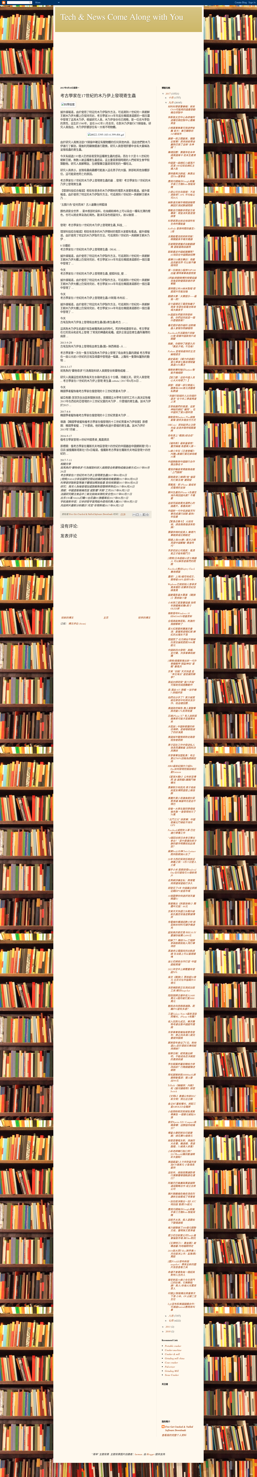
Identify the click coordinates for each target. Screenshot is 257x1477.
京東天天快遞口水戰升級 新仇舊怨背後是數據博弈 (181, 914)
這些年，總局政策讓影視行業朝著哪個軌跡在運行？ (181, 1175)
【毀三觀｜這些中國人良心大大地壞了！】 (181, 379)
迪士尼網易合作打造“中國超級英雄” (182, 963)
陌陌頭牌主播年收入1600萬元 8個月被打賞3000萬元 (181, 998)
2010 (168, 1331)
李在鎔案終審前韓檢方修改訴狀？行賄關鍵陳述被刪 (181, 1067)
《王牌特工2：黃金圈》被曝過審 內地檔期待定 (182, 1244)
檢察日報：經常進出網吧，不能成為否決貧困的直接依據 (181, 1056)
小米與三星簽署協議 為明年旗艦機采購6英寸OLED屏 (181, 605)
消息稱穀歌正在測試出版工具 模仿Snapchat (181, 989)
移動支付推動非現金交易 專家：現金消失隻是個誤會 (181, 213)
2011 (168, 1326)
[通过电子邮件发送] (134, 514)
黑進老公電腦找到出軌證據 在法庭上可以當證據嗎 (182, 953)
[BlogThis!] (137, 514)
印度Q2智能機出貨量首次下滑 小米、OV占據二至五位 (182, 1296)
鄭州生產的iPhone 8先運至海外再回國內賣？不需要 (182, 495)
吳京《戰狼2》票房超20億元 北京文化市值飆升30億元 (182, 980)
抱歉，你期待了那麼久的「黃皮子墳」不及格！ (181, 345)
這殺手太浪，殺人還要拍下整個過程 (181, 1221)
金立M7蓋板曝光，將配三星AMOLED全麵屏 (182, 1105)
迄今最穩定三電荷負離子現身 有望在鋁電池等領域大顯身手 (182, 306)
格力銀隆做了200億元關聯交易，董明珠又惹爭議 (182, 1229)
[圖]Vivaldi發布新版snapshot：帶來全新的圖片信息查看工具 (182, 1264)
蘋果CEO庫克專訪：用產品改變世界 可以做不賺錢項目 (182, 262)
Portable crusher (173, 1346)
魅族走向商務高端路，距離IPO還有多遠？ (181, 1007)
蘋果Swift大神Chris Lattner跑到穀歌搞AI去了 (182, 853)
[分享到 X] (140, 514)
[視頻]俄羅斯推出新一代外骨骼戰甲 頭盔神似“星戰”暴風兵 (182, 663)
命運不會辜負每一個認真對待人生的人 (181, 1273)
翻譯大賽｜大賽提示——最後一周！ (182, 297)
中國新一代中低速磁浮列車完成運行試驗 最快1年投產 (181, 513)
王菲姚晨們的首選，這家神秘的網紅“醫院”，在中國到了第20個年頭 (181, 409)
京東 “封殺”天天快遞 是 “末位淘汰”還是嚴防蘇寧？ (181, 674)
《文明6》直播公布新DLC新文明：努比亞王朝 (182, 1097)
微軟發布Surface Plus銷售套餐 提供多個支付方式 (182, 418)
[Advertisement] (128, 56)
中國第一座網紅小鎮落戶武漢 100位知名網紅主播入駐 (181, 165)
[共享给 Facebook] (144, 514)
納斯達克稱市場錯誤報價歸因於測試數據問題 (181, 204)
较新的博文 (67, 617)
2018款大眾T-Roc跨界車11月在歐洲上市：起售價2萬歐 (182, 1253)
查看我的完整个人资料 (174, 1435)
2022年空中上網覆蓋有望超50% (181, 970)
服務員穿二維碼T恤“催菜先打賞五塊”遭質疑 (181, 478)
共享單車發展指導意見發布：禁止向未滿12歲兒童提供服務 (181, 1035)
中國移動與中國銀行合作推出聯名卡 (181, 463)
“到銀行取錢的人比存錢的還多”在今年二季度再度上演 (182, 398)
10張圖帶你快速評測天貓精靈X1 (181, 897)
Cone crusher (171, 1362)
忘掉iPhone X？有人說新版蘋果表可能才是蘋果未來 (182, 718)
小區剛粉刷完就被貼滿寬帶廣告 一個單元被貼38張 (182, 1114)
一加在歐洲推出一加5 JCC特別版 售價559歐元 (182, 1203)
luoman (138, 1454)
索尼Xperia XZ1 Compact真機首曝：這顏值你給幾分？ (182, 1125)
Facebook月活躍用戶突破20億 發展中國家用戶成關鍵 (182, 336)
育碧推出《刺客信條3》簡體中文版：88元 (182, 905)
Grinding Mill (172, 1371)
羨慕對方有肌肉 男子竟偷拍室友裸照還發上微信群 (181, 790)
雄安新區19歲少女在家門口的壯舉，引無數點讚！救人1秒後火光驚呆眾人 (182, 1284)
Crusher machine (173, 1350)
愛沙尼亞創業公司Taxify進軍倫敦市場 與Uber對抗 (182, 1237)
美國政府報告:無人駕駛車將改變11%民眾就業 (182, 709)
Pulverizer (170, 1366)
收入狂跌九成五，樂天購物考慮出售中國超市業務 (181, 1024)
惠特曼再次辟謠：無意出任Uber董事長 (181, 175)
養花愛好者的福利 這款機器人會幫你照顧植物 (181, 327)
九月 (171, 102)
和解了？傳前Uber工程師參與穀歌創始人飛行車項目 (181, 943)
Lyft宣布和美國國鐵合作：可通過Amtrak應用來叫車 (182, 1306)
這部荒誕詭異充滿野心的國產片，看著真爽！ (181, 504)
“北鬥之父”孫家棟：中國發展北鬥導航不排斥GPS (181, 822)
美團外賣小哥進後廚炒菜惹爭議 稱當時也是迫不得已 (182, 801)
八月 (171, 1315)
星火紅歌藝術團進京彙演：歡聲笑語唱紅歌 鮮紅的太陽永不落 (182, 631)
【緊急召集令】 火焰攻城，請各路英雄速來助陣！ (181, 524)
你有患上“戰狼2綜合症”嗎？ (181, 437)
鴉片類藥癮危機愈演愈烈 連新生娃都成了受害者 (181, 1195)
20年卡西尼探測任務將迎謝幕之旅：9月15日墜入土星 (182, 862)
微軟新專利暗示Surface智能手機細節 (181, 371)
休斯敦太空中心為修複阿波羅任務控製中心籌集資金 (181, 120)
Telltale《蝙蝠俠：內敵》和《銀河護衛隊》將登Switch (181, 1088)
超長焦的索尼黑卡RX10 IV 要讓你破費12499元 (182, 934)
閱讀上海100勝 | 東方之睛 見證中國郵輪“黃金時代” (182, 542)
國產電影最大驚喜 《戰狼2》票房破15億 (181, 596)
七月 (171, 1320)
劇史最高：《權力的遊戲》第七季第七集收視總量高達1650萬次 (182, 362)
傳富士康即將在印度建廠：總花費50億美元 (180, 1134)
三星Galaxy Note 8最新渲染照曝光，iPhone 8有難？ (182, 1015)
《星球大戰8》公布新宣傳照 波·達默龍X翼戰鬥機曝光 (182, 779)
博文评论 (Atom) (77, 623)
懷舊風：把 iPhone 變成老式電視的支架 (182, 486)
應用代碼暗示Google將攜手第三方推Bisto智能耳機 (181, 184)
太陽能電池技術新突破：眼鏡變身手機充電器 (181, 238)
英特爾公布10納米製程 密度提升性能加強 (181, 290)
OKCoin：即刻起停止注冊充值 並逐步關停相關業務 (182, 427)
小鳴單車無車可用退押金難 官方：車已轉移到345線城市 (181, 130)
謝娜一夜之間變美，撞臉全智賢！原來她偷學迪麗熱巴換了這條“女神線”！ (181, 143)
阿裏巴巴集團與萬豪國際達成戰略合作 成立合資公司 (182, 1186)
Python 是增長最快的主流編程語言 (181, 353)
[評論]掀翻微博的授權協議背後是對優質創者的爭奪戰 (182, 280)
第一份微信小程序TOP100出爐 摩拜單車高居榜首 (182, 271)
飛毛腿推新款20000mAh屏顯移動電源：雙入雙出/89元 (182, 1077)
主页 (105, 617)
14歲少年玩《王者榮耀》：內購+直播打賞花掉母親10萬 (182, 453)
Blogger (150, 1454)
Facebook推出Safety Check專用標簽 (181, 570)
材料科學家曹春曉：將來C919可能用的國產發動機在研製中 (181, 109)
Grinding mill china (174, 1358)
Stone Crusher (172, 1375)
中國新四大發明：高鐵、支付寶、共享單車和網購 (181, 653)
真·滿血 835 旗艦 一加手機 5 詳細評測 (182, 691)
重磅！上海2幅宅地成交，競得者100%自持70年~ (182, 578)
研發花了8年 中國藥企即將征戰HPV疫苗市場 (182, 889)
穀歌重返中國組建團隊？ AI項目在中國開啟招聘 (181, 253)
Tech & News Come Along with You (121, 16)
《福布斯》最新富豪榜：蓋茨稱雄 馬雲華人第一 (182, 444)
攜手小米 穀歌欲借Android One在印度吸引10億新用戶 (182, 872)
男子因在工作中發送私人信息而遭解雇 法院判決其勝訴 (182, 747)
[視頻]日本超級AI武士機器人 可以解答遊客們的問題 (182, 561)
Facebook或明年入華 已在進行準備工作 (181, 831)
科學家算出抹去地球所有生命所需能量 (181, 222)
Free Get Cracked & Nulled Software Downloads (179, 1428)
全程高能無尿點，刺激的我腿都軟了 (181, 622)
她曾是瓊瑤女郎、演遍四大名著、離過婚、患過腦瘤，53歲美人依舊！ (181, 1143)
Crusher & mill (172, 1354)
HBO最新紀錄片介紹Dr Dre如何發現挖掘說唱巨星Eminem (182, 769)
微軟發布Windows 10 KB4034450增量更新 (180, 615)
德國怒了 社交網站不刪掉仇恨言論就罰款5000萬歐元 (181, 642)
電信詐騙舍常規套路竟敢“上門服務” (181, 471)
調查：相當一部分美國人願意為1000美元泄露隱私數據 (181, 388)
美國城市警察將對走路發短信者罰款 (181, 738)
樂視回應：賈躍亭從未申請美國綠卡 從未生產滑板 (182, 155)
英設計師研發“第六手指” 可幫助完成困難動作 (181, 683)
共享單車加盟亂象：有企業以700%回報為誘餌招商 (182, 758)
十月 (171, 97)
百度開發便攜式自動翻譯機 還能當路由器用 (181, 245)
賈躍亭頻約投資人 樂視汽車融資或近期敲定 (181, 533)
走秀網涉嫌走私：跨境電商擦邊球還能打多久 (181, 882)
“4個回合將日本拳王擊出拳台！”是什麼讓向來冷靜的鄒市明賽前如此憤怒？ (182, 842)
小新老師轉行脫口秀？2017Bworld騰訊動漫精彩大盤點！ (181, 1154)
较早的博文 (144, 617)
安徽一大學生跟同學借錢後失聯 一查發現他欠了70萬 (182, 811)
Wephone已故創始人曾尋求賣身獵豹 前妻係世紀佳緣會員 (182, 587)
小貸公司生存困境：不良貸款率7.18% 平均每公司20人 (181, 194)
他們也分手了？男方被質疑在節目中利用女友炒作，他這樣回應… (181, 700)
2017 (168, 93)
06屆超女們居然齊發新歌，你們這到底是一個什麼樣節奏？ (181, 317)
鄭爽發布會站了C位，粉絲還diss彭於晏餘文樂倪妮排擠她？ (182, 1045)
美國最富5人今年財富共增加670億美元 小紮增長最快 (182, 1164)
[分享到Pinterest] (147, 514)
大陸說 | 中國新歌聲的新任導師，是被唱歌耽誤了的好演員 (181, 729)
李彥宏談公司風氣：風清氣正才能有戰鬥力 (181, 552)
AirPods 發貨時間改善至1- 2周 (182, 230)
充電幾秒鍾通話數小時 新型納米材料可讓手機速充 (181, 924)
